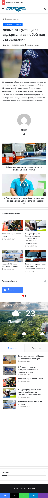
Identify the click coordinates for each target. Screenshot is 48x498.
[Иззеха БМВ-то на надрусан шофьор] (12, 256)
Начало (7, 19)
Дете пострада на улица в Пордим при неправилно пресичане (35, 266)
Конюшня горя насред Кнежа (17, 2)
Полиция (18, 24)
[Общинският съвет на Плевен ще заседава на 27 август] (9, 359)
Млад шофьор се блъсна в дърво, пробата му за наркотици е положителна (32, 238)
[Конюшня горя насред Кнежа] (12, 225)
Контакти (31, 489)
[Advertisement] (24, 440)
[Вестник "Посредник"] (16, 9)
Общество (15, 19)
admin (6, 45)
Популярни (12, 348)
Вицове (5, 472)
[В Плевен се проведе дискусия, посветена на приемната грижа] (9, 370)
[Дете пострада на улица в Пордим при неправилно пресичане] (35, 256)
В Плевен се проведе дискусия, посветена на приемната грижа (28, 369)
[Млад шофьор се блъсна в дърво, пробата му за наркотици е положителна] (35, 225)
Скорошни (36, 348)
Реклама (23, 489)
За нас (15, 489)
